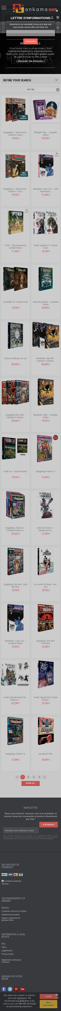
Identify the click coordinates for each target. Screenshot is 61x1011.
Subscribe (30, 41)
